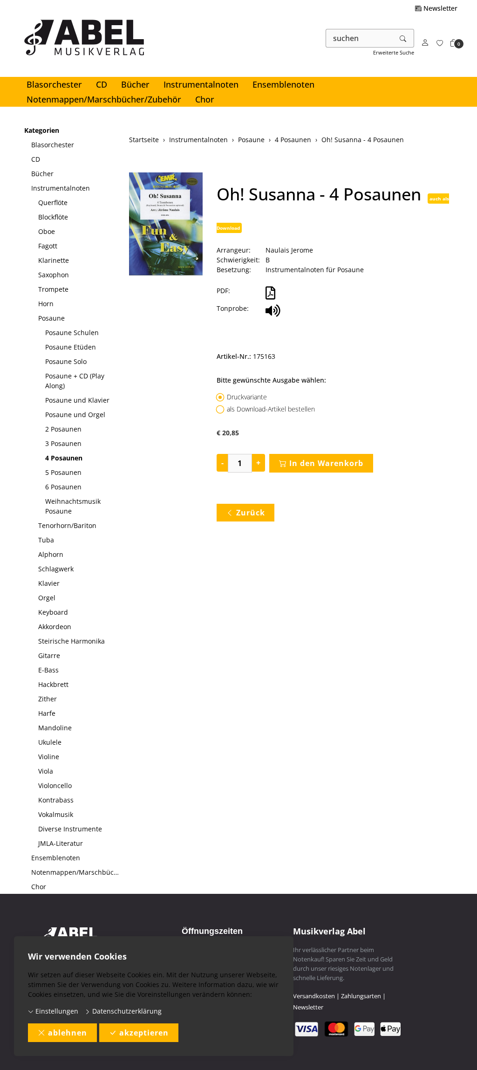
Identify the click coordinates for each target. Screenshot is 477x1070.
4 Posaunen (63, 457)
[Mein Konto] (425, 43)
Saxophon (53, 274)
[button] (453, 43)
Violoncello (55, 785)
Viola (45, 771)
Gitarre (49, 655)
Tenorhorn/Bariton (67, 525)
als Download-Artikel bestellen (271, 409)
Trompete (53, 289)
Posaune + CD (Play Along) (74, 380)
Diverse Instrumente (70, 828)
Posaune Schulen (72, 332)
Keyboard (53, 612)
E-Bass (48, 669)
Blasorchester (54, 84)
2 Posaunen (63, 429)
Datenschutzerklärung (126, 1011)
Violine (48, 756)
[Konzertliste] (439, 43)
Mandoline (55, 727)
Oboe (46, 231)
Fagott (47, 245)
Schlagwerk (56, 568)
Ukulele (49, 742)
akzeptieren (144, 1033)
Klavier (49, 583)
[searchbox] (359, 38)
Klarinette (53, 260)
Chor (204, 99)
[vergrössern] (166, 225)
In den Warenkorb (326, 463)
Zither (47, 698)
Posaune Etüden (70, 347)
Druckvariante (247, 396)
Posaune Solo (66, 361)
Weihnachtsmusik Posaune (73, 506)
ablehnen (67, 1033)
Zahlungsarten (361, 996)
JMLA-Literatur (60, 843)
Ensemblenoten (283, 84)
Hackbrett (53, 684)
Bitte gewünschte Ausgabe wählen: (271, 380)
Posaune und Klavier (77, 400)
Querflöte (53, 202)
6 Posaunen (63, 486)
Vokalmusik (55, 814)
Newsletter (439, 8)
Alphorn (50, 554)
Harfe (46, 713)
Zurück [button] (250, 513)
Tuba (46, 539)
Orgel (46, 597)
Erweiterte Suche (393, 52)
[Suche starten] (403, 38)
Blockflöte (53, 217)
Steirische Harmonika (71, 641)
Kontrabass (56, 800)
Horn (46, 303)
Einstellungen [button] (56, 1011)
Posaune (51, 318)
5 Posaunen (63, 472)
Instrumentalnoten (201, 84)
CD (101, 84)
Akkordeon (54, 626)
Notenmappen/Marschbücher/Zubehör (104, 99)
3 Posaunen (63, 443)
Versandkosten (314, 996)
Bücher (135, 84)
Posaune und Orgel (75, 414)
